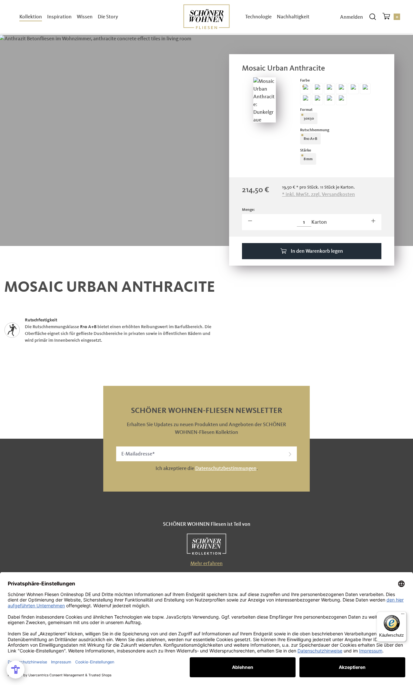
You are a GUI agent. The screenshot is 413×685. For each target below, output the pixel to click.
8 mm (308, 159)
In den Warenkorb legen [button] (316, 251)
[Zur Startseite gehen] (206, 16)
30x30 (309, 118)
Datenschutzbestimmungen (226, 468)
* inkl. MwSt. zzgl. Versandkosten (318, 194)
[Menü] (403, 615)
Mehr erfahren (206, 563)
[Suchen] (372, 17)
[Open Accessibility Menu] (15, 670)
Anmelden (351, 17)
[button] (290, 454)
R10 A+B (310, 138)
